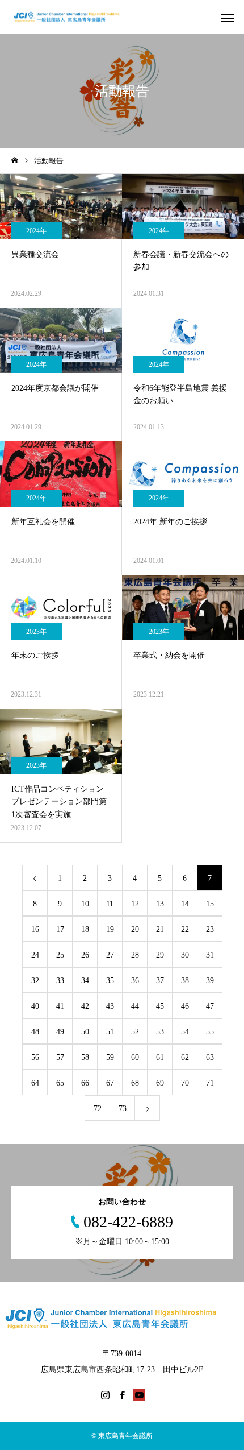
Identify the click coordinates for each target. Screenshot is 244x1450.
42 (85, 1006)
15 (210, 904)
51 (110, 1032)
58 (85, 1057)
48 (35, 1032)
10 (85, 904)
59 (110, 1057)
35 (110, 980)
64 (35, 1083)
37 (160, 980)
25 (60, 955)
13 (160, 904)
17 (60, 929)
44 (135, 1006)
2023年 (36, 632)
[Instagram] (105, 1395)
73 (123, 1108)
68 (135, 1083)
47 (210, 1006)
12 (135, 904)
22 (185, 929)
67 (110, 1083)
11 (109, 904)
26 (85, 955)
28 (135, 955)
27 (110, 955)
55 (210, 1032)
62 (185, 1057)
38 (185, 980)
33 (60, 980)
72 (98, 1108)
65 (60, 1083)
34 (85, 980)
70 (185, 1083)
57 (60, 1057)
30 (185, 955)
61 (160, 1057)
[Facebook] (122, 1395)
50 (85, 1032)
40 (35, 1006)
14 (185, 904)
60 (135, 1057)
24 (35, 955)
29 (160, 955)
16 (35, 929)
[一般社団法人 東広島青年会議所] (72, 17)
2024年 (36, 231)
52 (135, 1032)
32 (35, 980)
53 (160, 1032)
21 (160, 929)
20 (135, 929)
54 (185, 1032)
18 (85, 929)
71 (210, 1083)
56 (35, 1057)
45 (160, 1006)
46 (185, 1006)
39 (210, 980)
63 (210, 1057)
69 (160, 1083)
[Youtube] (139, 1395)
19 (110, 929)
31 (210, 955)
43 (110, 1006)
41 (60, 1006)
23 (210, 929)
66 (85, 1083)
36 (135, 980)
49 (60, 1032)
